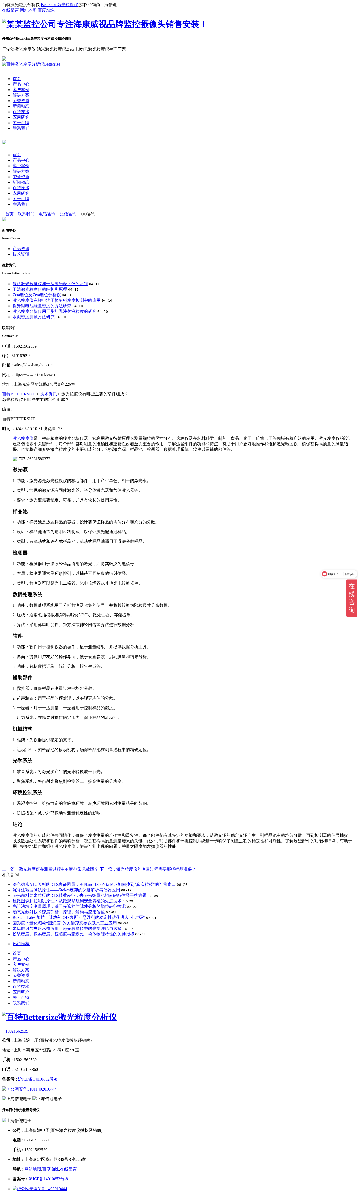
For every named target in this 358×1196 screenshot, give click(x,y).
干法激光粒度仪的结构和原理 (40, 289)
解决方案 (21, 95)
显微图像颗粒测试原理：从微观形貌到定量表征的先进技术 (68, 901)
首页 (17, 78)
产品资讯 (21, 248)
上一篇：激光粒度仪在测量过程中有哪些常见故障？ (50, 869)
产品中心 (21, 84)
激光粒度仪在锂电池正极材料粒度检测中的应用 (57, 300)
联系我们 (21, 128)
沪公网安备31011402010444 (31, 1089)
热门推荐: (21, 943)
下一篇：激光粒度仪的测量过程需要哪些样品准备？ (148, 869)
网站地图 (28, 10)
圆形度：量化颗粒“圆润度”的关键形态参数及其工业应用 (65, 923)
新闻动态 (21, 106)
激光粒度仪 (23, 438)
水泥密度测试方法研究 (34, 317)
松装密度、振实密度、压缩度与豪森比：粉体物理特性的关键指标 (74, 934)
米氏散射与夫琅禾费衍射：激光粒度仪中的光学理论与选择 (68, 928)
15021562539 (15, 1031)
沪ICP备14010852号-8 (37, 1079)
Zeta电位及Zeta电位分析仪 (37, 295)
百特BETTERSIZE (19, 394)
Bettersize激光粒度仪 (59, 4)
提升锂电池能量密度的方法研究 (42, 306)
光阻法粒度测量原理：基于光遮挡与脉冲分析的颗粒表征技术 (70, 906)
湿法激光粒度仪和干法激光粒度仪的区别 (50, 284)
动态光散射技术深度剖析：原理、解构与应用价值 (59, 912)
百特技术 (21, 111)
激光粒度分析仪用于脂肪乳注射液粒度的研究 (54, 311)
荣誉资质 (21, 100)
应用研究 (21, 117)
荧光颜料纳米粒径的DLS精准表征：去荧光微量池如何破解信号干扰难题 (80, 895)
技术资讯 (21, 254)
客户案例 (21, 89)
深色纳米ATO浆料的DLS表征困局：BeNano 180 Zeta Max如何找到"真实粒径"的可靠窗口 (95, 884)
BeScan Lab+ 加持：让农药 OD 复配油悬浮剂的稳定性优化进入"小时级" (79, 917)
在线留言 (10, 10)
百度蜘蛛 (46, 10)
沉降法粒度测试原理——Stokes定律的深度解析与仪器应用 (67, 890)
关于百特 (21, 122)
